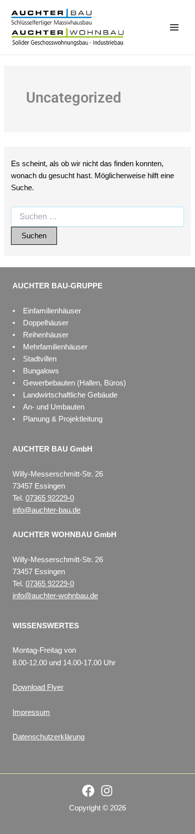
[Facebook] (88, 790)
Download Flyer (38, 687)
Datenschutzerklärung (48, 737)
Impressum (31, 712)
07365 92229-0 (50, 498)
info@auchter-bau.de (46, 510)
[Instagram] (106, 790)
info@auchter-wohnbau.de (55, 596)
